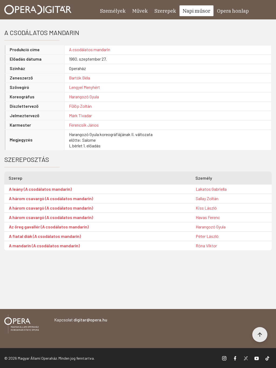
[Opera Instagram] (224, 358)
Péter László (207, 236)
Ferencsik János (84, 124)
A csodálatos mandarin (89, 49)
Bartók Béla (79, 77)
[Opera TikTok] (267, 358)
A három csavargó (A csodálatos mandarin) (51, 198)
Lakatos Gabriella (211, 189)
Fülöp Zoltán (80, 106)
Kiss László (206, 207)
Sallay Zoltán (207, 198)
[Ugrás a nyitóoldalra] (38, 10)
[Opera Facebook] (235, 358)
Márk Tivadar (80, 115)
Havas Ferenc (208, 217)
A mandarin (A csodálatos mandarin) (44, 245)
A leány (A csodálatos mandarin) (40, 189)
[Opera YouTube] (256, 358)
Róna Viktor (206, 245)
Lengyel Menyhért (84, 87)
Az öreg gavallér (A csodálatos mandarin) (49, 226)
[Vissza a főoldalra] (21, 324)
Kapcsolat (80, 319)
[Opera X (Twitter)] (246, 358)
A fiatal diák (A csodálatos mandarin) (45, 236)
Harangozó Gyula (84, 96)
